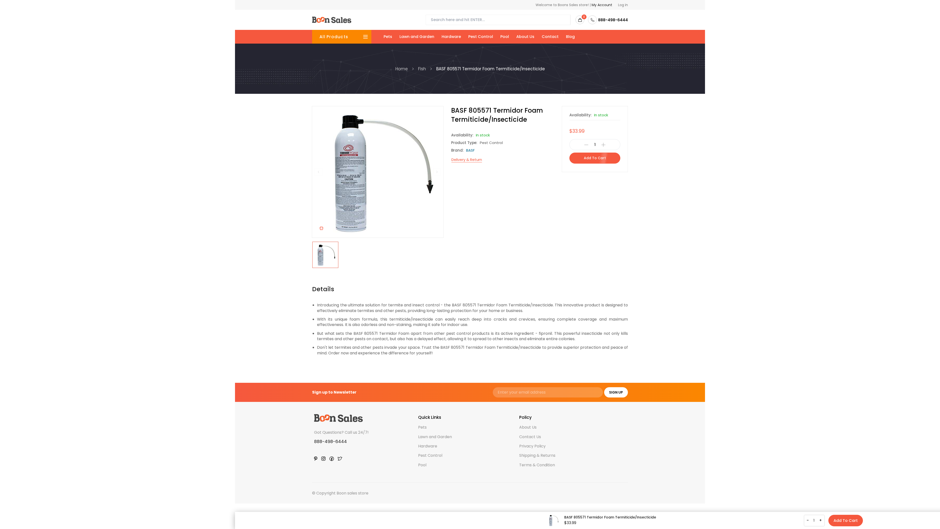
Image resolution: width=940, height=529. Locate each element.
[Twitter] (340, 458)
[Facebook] (331, 459)
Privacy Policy (532, 446)
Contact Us (530, 437)
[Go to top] (922, 511)
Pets (388, 36)
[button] (318, 172)
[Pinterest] (315, 459)
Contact (550, 36)
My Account (602, 4)
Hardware (451, 36)
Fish (422, 69)
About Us (525, 36)
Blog (570, 36)
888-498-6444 (330, 441)
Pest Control (480, 36)
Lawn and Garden (417, 36)
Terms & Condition (537, 465)
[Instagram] (323, 458)
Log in (623, 4)
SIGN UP (616, 392)
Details (323, 289)
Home (401, 69)
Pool (504, 36)
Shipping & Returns (537, 455)
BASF (470, 150)
